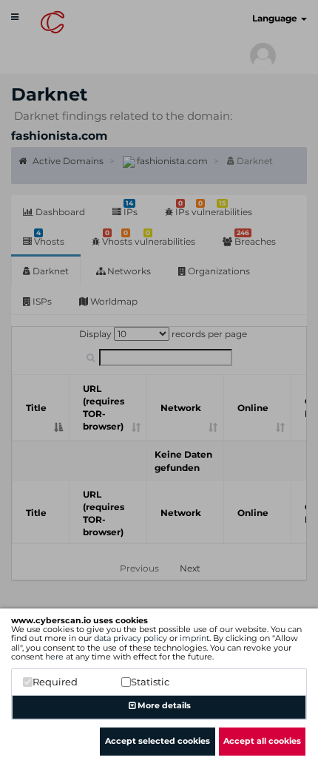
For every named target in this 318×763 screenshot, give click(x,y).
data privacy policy (130, 638)
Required (55, 682)
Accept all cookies (262, 741)
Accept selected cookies (157, 741)
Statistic (150, 682)
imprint (194, 638)
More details (163, 705)
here (54, 656)
